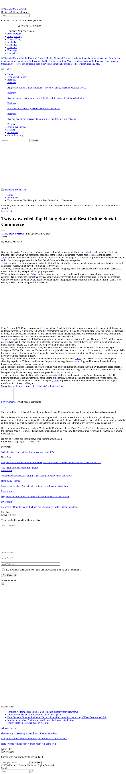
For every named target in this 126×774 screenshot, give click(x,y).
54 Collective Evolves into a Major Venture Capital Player (29, 452)
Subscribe (36, 762)
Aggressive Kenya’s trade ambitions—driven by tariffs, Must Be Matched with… (47, 87)
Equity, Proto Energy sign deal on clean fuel (28, 723)
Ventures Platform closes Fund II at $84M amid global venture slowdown (42, 712)
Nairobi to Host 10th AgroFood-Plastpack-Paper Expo (33, 108)
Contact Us (12, 53)
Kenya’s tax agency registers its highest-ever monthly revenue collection (42, 119)
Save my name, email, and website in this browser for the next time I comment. (42, 569)
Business (11, 79)
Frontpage (12, 50)
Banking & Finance (16, 127)
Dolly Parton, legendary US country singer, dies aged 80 (34, 714)
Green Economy (15, 135)
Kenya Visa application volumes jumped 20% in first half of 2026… (34, 738)
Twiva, (45, 328)
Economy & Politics (17, 77)
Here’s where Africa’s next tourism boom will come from (28, 743)
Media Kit (12, 42)
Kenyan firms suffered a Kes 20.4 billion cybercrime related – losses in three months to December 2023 (51, 462)
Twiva (4, 257)
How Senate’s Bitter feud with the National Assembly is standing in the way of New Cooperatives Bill (56, 717)
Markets (11, 129)
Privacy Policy (14, 33)
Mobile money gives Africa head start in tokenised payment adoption (40, 720)
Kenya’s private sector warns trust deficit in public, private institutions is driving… (47, 98)
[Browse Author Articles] (7, 399)
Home (10, 74)
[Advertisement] (63, 165)
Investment (12, 132)
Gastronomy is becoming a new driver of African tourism (29, 733)
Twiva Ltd (86, 252)
